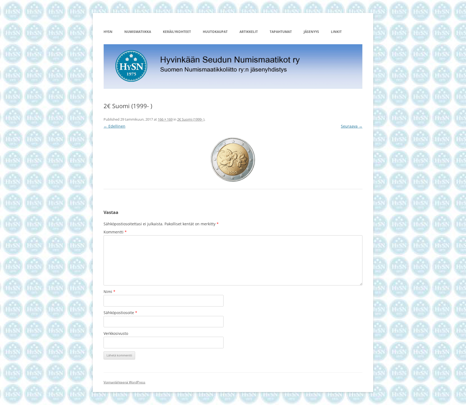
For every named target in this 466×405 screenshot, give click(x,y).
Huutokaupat (215, 31)
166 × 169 (165, 119)
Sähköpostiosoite (120, 312)
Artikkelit (248, 31)
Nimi (109, 291)
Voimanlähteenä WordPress (124, 382)
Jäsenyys (311, 31)
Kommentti (115, 231)
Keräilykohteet (177, 31)
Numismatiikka (137, 31)
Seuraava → (351, 126)
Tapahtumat (281, 31)
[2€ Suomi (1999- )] (233, 159)
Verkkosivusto (116, 333)
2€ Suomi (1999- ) (190, 119)
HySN (108, 31)
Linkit (336, 31)
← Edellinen (114, 126)
